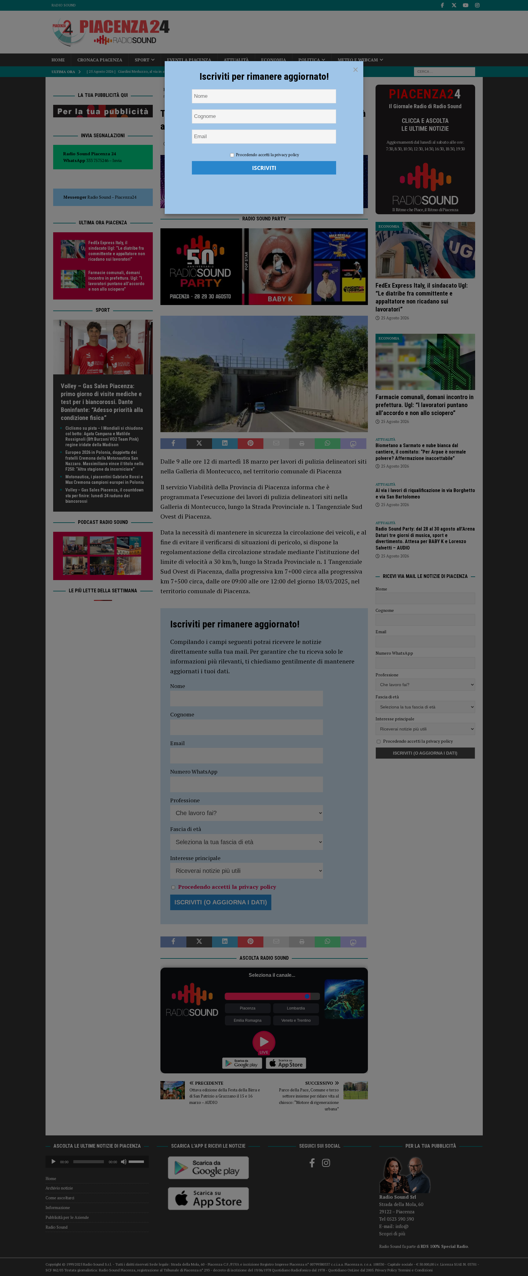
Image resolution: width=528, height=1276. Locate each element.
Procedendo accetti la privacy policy (267, 154)
